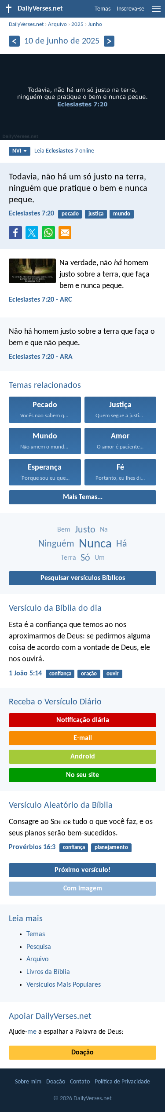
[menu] (156, 12)
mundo (121, 214)
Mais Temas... (83, 497)
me (32, 1031)
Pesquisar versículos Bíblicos (82, 578)
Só (85, 558)
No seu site (82, 775)
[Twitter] (34, 235)
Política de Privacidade (122, 1082)
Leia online (64, 151)
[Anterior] (14, 41)
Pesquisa (38, 947)
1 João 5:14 (25, 673)
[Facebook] (17, 235)
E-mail (82, 738)
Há (121, 544)
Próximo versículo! (82, 870)
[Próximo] (109, 41)
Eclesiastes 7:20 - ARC (40, 299)
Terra (68, 557)
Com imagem (82, 888)
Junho (95, 24)
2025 (77, 24)
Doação (82, 1052)
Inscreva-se (130, 9)
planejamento (111, 847)
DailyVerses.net (26, 24)
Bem (63, 529)
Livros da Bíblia (48, 972)
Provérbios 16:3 (32, 847)
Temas (102, 9)
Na (104, 529)
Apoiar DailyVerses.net (50, 1016)
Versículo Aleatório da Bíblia (61, 805)
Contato (80, 1082)
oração (89, 674)
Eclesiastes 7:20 (31, 213)
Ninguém (56, 544)
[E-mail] (67, 235)
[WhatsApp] (50, 233)
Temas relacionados (45, 385)
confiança (60, 674)
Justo (85, 530)
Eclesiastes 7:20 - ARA (41, 357)
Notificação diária (82, 720)
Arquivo (57, 24)
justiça (95, 214)
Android (82, 756)
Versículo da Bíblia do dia (55, 608)
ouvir (112, 674)
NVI (16, 151)
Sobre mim (28, 1082)
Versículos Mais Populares (63, 984)
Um (100, 557)
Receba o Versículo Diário (55, 702)
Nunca (95, 544)
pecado (70, 214)
